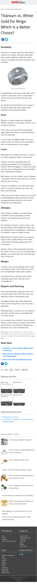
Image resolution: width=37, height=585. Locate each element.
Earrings (4, 562)
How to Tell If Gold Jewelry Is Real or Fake (16, 470)
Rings (11, 369)
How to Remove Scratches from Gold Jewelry (17, 495)
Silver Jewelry (5, 570)
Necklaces (4, 558)
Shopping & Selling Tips (25, 537)
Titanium (17, 369)
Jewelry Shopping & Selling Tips (13, 9)
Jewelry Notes (24, 577)
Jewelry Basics (23, 546)
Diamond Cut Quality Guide (8, 555)
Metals (21, 542)
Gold (6, 369)
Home (2, 9)
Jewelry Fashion (24, 536)
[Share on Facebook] (2, 40)
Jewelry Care (23, 539)
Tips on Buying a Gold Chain (19, 460)
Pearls (3, 565)
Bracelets (4, 560)
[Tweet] (6, 40)
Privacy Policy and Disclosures (9, 541)
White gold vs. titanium (11, 417)
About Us (4, 537)
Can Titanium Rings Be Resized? (20, 440)
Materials (22, 544)
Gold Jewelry (5, 569)
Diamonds (4, 564)
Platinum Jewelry (6, 572)
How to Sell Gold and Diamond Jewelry (17, 360)
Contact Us (4, 539)
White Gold (24, 369)
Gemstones (22, 541)
